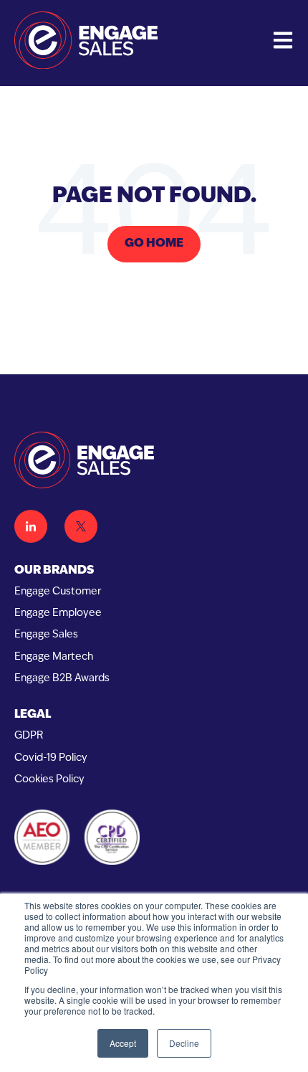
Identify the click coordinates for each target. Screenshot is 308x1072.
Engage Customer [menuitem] (57, 592)
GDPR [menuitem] (28, 736)
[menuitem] (154, 571)
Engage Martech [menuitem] (53, 657)
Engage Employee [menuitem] (58, 613)
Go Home (154, 244)
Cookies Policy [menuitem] (49, 779)
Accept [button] (123, 1043)
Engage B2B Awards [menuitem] (62, 678)
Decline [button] (184, 1043)
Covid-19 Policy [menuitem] (50, 758)
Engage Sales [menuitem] (46, 635)
